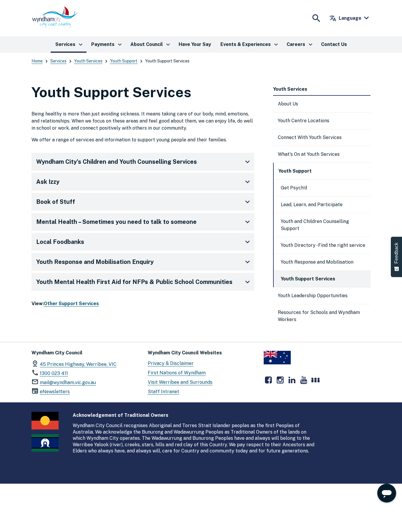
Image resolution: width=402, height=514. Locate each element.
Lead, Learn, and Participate (312, 204)
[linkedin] (292, 380)
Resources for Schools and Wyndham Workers (319, 316)
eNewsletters (55, 391)
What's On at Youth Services (309, 154)
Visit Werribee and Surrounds (180, 382)
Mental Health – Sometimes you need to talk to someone (116, 221)
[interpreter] (315, 380)
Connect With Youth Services (310, 137)
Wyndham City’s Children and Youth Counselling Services (116, 161)
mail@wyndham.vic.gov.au (68, 382)
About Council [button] (151, 44)
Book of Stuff (55, 201)
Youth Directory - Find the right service (323, 245)
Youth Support (123, 61)
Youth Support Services (308, 279)
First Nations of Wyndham (177, 373)
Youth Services (88, 61)
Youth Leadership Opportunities (313, 295)
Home (37, 61)
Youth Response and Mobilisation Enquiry (95, 261)
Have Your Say (195, 44)
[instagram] (280, 380)
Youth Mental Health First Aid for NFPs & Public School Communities (134, 281)
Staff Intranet (163, 391)
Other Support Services (71, 303)
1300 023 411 (54, 373)
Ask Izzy (47, 181)
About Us (288, 104)
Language (345, 18)
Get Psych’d (294, 188)
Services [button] (69, 44)
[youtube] (303, 380)
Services (58, 61)
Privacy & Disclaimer (171, 363)
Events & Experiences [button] (250, 44)
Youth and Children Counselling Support (315, 225)
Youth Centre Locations (303, 120)
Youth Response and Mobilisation (317, 262)
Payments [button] (107, 44)
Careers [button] (300, 44)
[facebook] (268, 380)
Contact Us (334, 44)
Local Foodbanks (60, 241)
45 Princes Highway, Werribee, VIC (78, 364)
